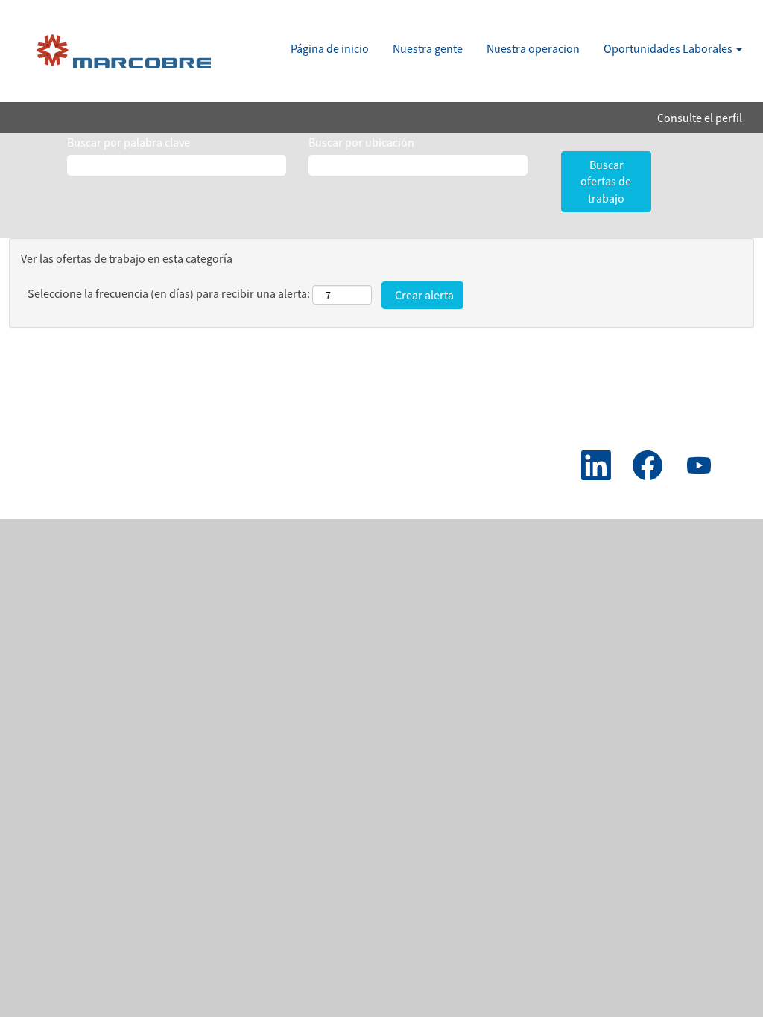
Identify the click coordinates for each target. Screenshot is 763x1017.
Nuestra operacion (533, 48)
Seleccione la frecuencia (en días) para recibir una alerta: (169, 293)
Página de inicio (330, 48)
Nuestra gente (428, 48)
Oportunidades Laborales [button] (669, 48)
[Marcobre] (127, 54)
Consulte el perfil (699, 117)
